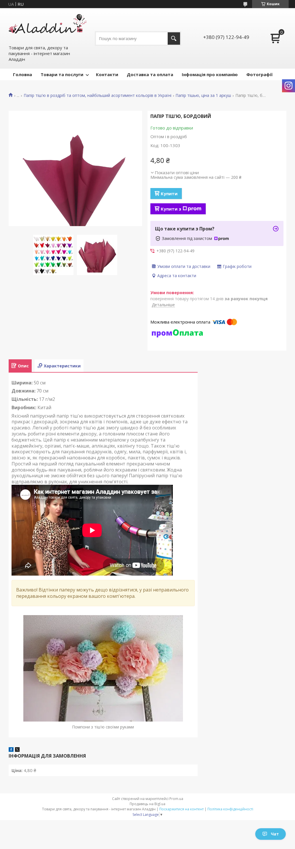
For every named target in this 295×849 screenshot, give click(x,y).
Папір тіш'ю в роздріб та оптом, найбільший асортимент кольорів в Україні (97, 95)
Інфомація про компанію (210, 74)
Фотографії (259, 74)
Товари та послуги (62, 74)
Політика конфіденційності (230, 809)
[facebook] (11, 750)
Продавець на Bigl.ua (147, 803)
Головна (22, 74)
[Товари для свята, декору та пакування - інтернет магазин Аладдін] (47, 26)
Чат (275, 834)
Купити (169, 193)
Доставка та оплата (150, 74)
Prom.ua (176, 798)
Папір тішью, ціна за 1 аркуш (203, 95)
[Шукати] (174, 38)
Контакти (107, 74)
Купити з (171, 209)
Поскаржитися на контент (181, 809)
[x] (17, 750)
